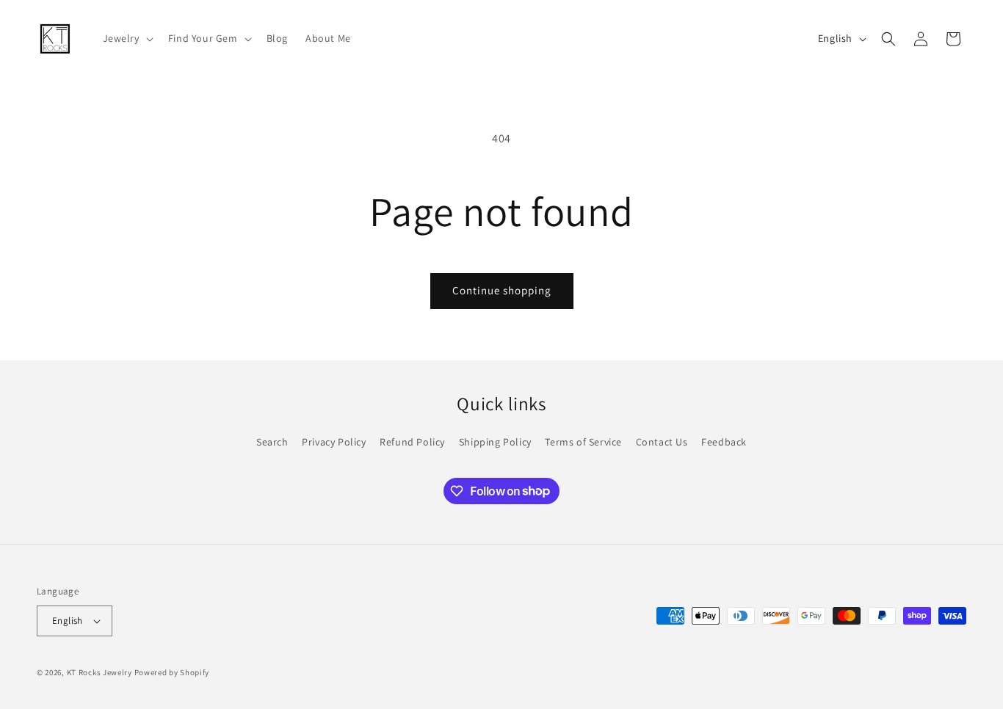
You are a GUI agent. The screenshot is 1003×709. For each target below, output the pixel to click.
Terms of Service (583, 441)
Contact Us (662, 441)
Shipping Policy (495, 441)
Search (272, 441)
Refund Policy (412, 441)
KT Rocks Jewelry (99, 672)
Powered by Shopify (172, 672)
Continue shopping (501, 290)
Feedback (724, 441)
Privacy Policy (334, 441)
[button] (126, 38)
